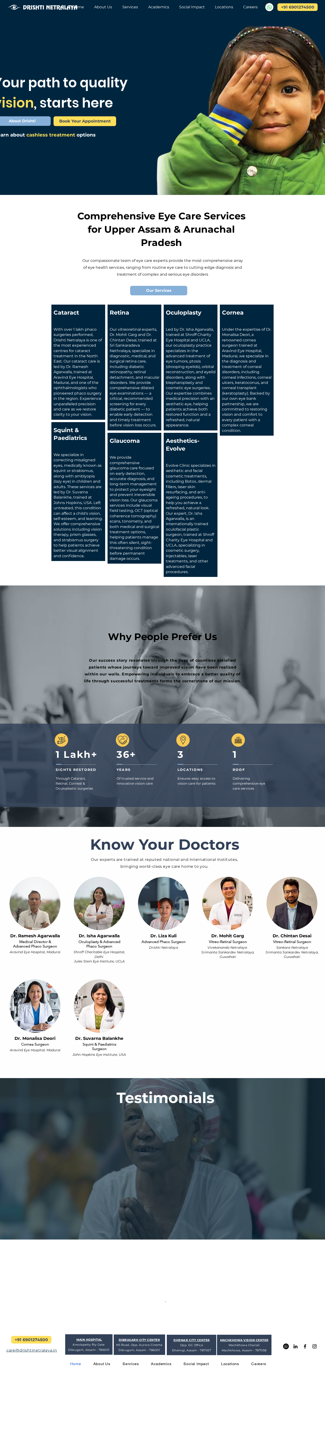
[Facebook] (305, 1340)
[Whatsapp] (286, 1340)
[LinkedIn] (295, 1340)
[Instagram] (314, 1340)
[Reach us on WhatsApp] (269, 7)
